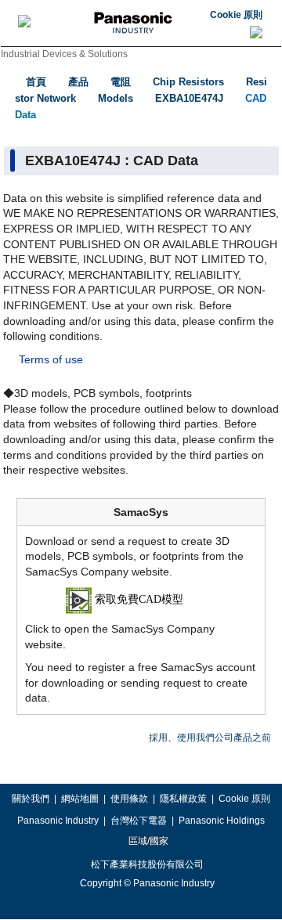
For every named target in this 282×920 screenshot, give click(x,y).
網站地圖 (80, 798)
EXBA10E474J (189, 98)
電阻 (120, 82)
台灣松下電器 (138, 820)
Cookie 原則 (236, 14)
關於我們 (30, 798)
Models (115, 98)
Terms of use (51, 359)
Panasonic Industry (58, 820)
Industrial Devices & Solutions (64, 54)
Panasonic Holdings (222, 820)
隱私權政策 (183, 798)
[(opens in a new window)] (141, 599)
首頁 (36, 82)
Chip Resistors (188, 82)
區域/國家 (147, 840)
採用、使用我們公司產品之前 (210, 737)
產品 (78, 82)
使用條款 (129, 798)
